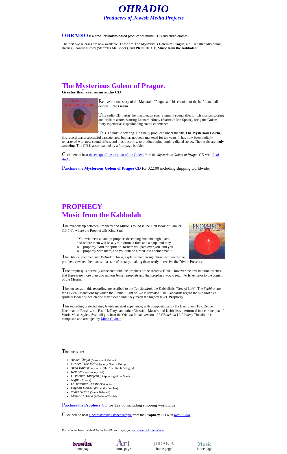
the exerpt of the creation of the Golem (116, 155)
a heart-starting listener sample (110, 415)
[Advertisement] (143, 68)
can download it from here (148, 430)
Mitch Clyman (111, 319)
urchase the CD (101, 168)
